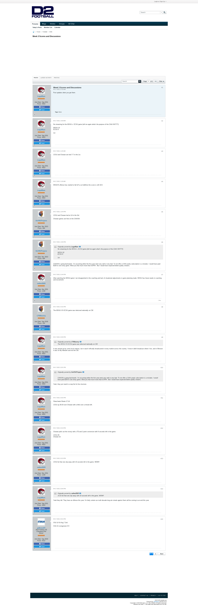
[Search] (164, 12)
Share (43, 107)
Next (161, 554)
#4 (162, 181)
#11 (162, 398)
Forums (35, 24)
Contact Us (144, 595)
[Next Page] (156, 81)
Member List (48, 27)
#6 (162, 242)
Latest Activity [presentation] (46, 77)
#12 (162, 428)
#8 (162, 307)
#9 (162, 337)
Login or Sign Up (159, 1)
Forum (38, 31)
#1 (162, 87)
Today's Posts (37, 27)
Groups (62, 24)
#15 (162, 519)
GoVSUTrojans (41, 220)
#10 (162, 367)
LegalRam (41, 96)
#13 (162, 458)
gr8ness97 (41, 528)
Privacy (153, 595)
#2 (162, 121)
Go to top (161, 595)
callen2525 (41, 283)
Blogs (44, 24)
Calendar (57, 27)
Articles (52, 24)
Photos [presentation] (56, 77)
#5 (162, 212)
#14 (162, 489)
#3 (162, 151)
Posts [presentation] (36, 77)
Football (45, 31)
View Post (80, 246)
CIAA (50, 31)
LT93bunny (41, 316)
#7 (162, 274)
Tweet (42, 110)
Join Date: (38, 102)
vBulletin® (156, 601)
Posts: (39, 104)
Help (136, 595)
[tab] (36, 77)
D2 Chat (71, 24)
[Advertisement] (99, 56)
